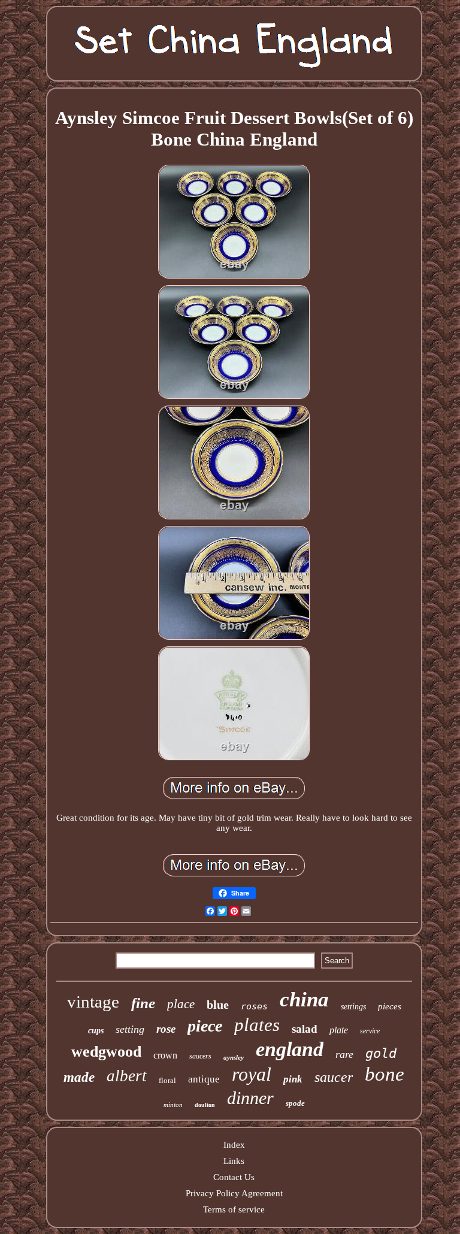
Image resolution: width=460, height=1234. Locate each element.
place (181, 1004)
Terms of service (234, 1209)
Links (233, 1161)
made (79, 1077)
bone (384, 1074)
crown (165, 1055)
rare (344, 1054)
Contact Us (234, 1177)
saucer (333, 1077)
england (289, 1049)
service (370, 1031)
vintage (93, 1001)
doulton (205, 1105)
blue (218, 1004)
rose (165, 1029)
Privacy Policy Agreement (234, 1193)
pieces (389, 1006)
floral (167, 1080)
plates (257, 1024)
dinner (250, 1098)
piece (204, 1026)
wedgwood (106, 1051)
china (304, 999)
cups (96, 1030)
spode (295, 1103)
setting (130, 1029)
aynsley (233, 1057)
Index (234, 1145)
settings (353, 1006)
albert (127, 1076)
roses (254, 1006)
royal (251, 1074)
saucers (200, 1056)
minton (173, 1104)
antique (204, 1079)
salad (304, 1029)
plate (338, 1030)
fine (143, 1003)
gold (381, 1053)
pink (292, 1079)
